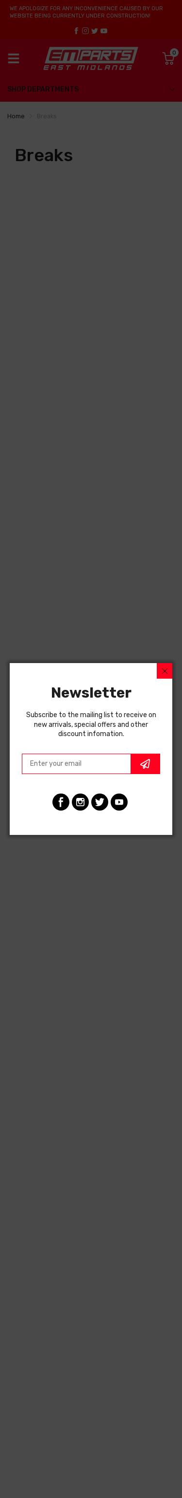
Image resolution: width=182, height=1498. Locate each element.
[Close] (164, 671)
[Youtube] (119, 802)
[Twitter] (99, 802)
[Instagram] (80, 802)
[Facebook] (60, 802)
